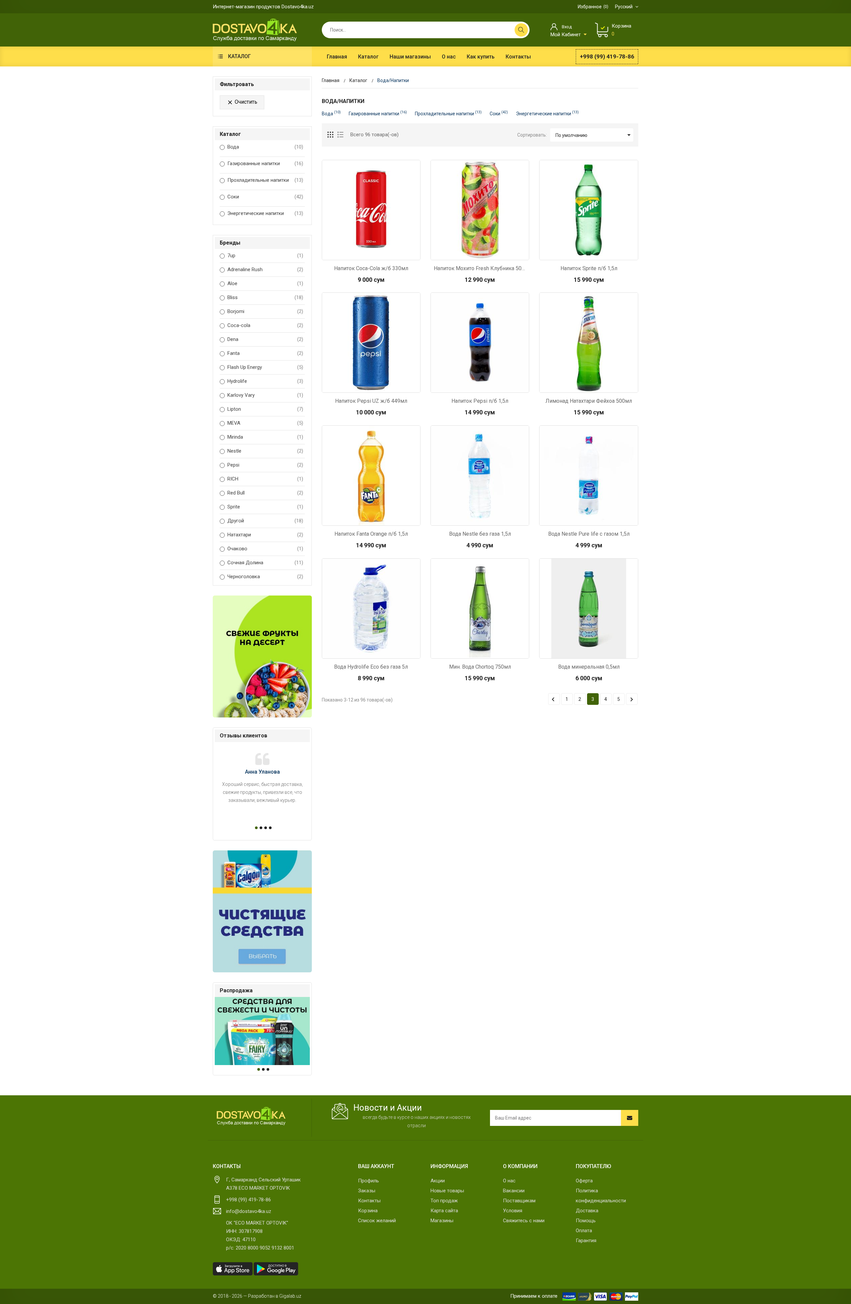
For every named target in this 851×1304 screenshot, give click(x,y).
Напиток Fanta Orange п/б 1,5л (371, 534)
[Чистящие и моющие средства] (262, 911)
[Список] (340, 135)
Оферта (584, 1181)
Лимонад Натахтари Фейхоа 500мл (589, 401)
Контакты (369, 1201)
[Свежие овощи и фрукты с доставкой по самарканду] (262, 656)
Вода (233, 147)
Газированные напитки (253, 163)
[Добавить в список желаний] (388, 253)
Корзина (368, 1211)
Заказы (366, 1191)
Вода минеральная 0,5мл (589, 667)
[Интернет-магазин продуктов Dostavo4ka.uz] (255, 29)
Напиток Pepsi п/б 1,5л (479, 401)
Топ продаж (444, 1201)
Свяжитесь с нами (524, 1221)
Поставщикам (519, 1201)
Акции (437, 1181)
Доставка (587, 1211)
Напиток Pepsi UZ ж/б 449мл (371, 401)
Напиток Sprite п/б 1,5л (588, 268)
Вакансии (514, 1191)
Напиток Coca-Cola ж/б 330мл (371, 268)
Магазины (441, 1221)
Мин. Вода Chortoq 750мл (480, 667)
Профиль (368, 1181)
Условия (512, 1211)
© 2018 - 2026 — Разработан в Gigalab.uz (257, 1296)
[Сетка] (331, 135)
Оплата (584, 1231)
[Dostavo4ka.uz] (251, 1116)
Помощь (586, 1221)
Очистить (242, 102)
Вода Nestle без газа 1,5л (480, 534)
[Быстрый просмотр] (353, 253)
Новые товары (447, 1191)
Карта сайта (444, 1211)
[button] (255, 827)
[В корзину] (371, 253)
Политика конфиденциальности (601, 1196)
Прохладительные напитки (258, 180)
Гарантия (586, 1241)
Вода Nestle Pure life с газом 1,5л (589, 534)
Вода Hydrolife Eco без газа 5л (371, 667)
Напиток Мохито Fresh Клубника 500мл (480, 268)
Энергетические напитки (255, 213)
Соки (233, 197)
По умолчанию (594, 135)
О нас (509, 1181)
